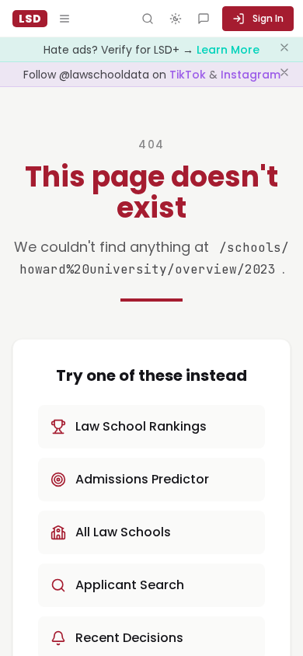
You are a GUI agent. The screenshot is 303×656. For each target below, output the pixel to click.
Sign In (268, 18)
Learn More (228, 50)
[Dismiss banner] (284, 49)
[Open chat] (203, 18)
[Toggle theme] (175, 18)
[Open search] (147, 18)
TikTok (189, 74)
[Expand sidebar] (64, 18)
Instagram (250, 74)
